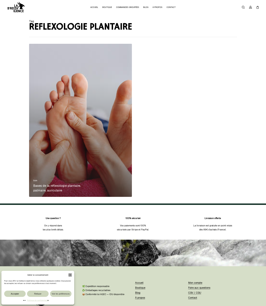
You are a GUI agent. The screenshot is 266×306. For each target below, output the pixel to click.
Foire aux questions (199, 287)
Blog (137, 292)
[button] (70, 275)
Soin (35, 180)
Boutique (140, 287)
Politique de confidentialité (38, 300)
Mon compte (195, 282)
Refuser (37, 294)
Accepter (15, 294)
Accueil (139, 282)
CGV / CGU (194, 292)
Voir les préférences (61, 294)
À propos (140, 297)
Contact (192, 297)
